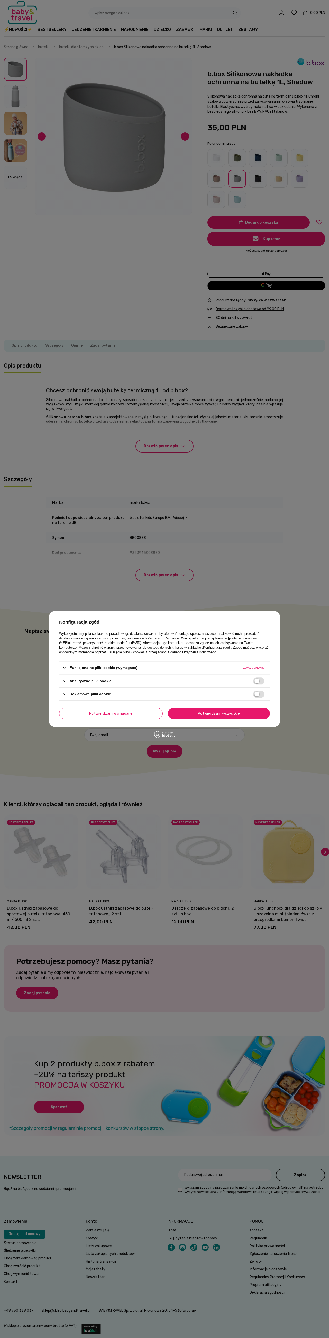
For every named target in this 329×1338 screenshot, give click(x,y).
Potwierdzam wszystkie (219, 713)
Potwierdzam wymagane (111, 713)
